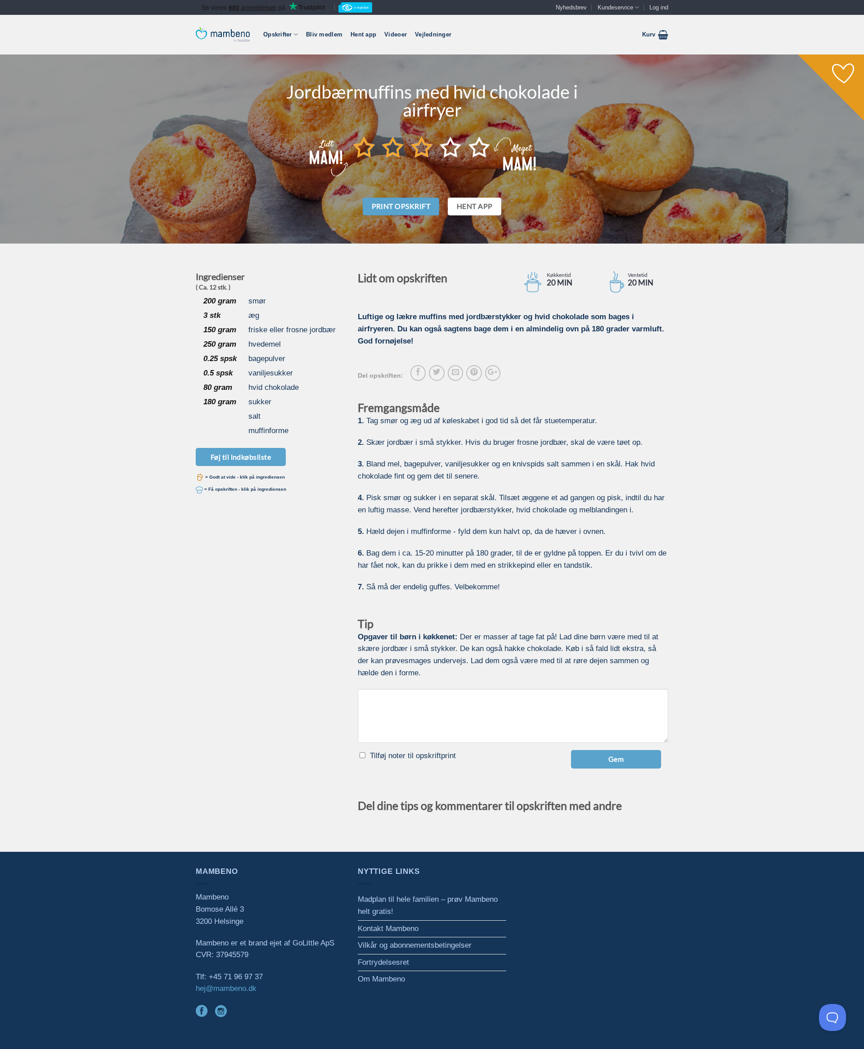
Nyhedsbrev (571, 7)
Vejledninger (433, 34)
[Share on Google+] (492, 372)
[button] (655, 35)
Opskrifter (277, 34)
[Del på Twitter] (436, 372)
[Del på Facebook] (418, 372)
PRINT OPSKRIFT (401, 206)
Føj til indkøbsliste (241, 456)
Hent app (363, 34)
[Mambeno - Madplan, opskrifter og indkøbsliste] (223, 34)
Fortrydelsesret (383, 962)
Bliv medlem (324, 34)
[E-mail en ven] (455, 372)
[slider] (422, 146)
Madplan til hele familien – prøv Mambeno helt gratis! (428, 905)
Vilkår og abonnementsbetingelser (415, 945)
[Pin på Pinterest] (474, 372)
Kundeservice (615, 7)
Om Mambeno (381, 979)
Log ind (658, 7)
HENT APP (475, 206)
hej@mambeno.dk (226, 988)
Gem (616, 759)
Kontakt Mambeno (388, 928)
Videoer (395, 34)
